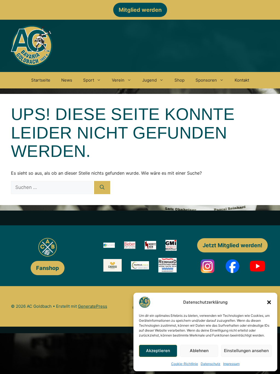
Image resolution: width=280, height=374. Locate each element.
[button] (269, 302)
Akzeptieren (158, 350)
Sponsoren (206, 80)
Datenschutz (210, 364)
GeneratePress (92, 306)
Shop (179, 80)
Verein (118, 80)
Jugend (149, 80)
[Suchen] (102, 187)
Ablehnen (199, 350)
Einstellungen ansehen (246, 350)
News (66, 80)
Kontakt (242, 80)
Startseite (40, 80)
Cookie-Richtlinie (184, 364)
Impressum (231, 364)
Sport (88, 80)
